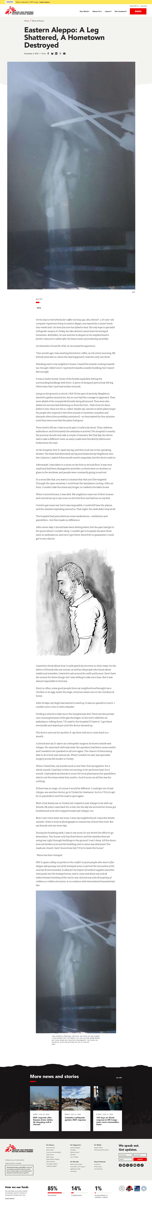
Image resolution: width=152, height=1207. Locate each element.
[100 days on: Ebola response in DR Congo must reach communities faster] (107, 1108)
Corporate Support (51, 1166)
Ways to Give (50, 1154)
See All (118, 1078)
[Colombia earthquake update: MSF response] (76, 1108)
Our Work (84, 11)
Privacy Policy (98, 1166)
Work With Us (134, 6)
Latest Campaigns (75, 1147)
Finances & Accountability (53, 1152)
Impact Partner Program (52, 1159)
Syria (39, 308)
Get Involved (120, 11)
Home (26, 21)
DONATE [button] (138, 11)
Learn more (44, 2)
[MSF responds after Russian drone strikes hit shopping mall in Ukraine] (44, 1108)
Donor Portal (49, 1150)
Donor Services (50, 1147)
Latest (107, 11)
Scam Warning (98, 1169)
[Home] (23, 10)
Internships (73, 1171)
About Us (96, 11)
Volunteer (73, 1154)
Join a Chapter (74, 1157)
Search (142, 6)
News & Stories (38, 21)
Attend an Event (74, 1152)
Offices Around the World (101, 1150)
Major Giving (49, 1157)
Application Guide (75, 1169)
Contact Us (97, 1164)
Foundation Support (51, 1164)
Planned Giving (50, 1161)
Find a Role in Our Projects (77, 1166)
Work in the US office (76, 1164)
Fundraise (73, 1150)
